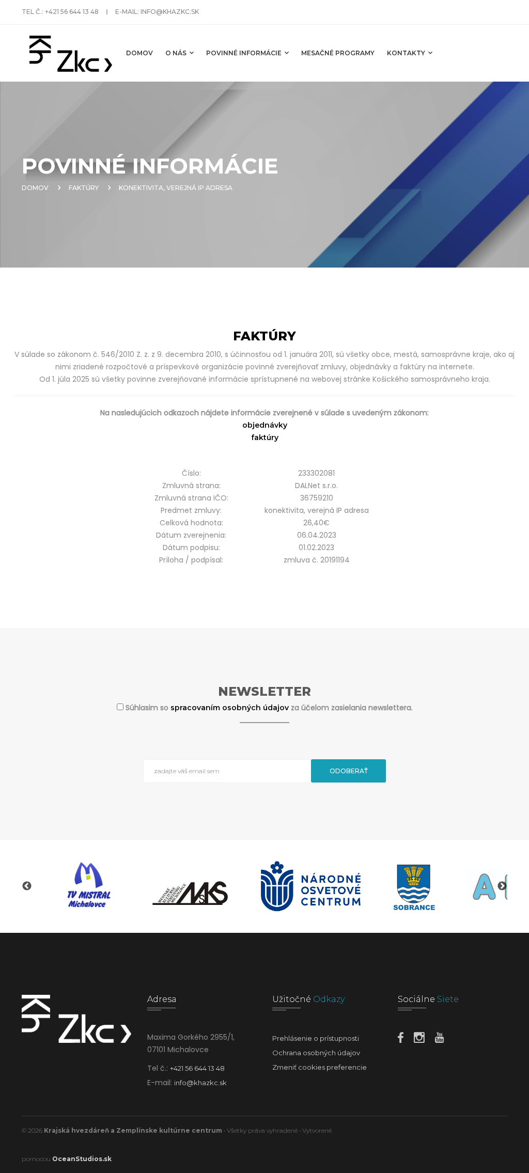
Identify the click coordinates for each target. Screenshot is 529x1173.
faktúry (264, 437)
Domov (139, 53)
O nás (176, 53)
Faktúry (84, 188)
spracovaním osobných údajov (230, 707)
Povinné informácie (244, 53)
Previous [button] (27, 886)
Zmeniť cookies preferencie (319, 1067)
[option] (87, 886)
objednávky (264, 425)
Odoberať (349, 771)
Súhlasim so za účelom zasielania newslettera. (269, 707)
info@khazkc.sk (170, 11)
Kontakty (407, 53)
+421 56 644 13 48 (72, 11)
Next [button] (502, 886)
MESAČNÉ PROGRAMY (338, 53)
